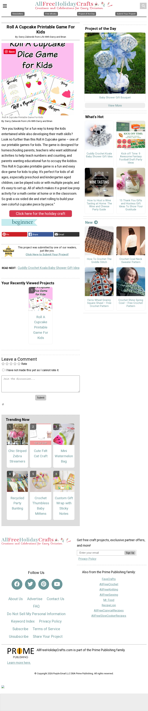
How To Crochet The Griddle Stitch (99, 261)
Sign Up (130, 552)
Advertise (34, 599)
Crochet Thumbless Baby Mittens (40, 506)
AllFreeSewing (109, 595)
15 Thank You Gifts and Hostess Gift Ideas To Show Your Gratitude (131, 205)
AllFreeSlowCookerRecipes (108, 615)
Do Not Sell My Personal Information (36, 614)
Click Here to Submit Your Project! (47, 254)
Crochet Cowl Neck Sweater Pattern (130, 261)
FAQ (36, 606)
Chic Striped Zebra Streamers (17, 456)
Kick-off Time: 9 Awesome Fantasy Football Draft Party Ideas (130, 158)
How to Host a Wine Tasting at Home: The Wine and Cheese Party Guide (99, 205)
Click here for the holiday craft (40, 213)
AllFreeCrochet (108, 584)
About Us (15, 599)
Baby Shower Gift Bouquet (115, 97)
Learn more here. (19, 663)
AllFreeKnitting (108, 589)
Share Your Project (48, 636)
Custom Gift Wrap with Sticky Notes (64, 506)
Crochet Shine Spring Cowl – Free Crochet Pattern (130, 303)
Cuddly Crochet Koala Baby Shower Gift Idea (48, 268)
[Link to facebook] (17, 584)
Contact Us (55, 599)
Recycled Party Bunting (17, 503)
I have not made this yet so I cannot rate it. (32, 370)
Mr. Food (108, 600)
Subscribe (20, 629)
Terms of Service (46, 629)
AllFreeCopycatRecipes (109, 610)
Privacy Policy (50, 621)
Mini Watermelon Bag (64, 456)
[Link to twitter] (30, 584)
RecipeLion (109, 605)
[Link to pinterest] (43, 584)
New (89, 222)
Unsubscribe (19, 636)
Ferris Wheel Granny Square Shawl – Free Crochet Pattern (99, 303)
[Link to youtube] (57, 584)
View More (115, 105)
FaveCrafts (109, 579)
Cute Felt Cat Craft (40, 453)
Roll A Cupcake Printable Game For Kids (40, 327)
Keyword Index (23, 621)
